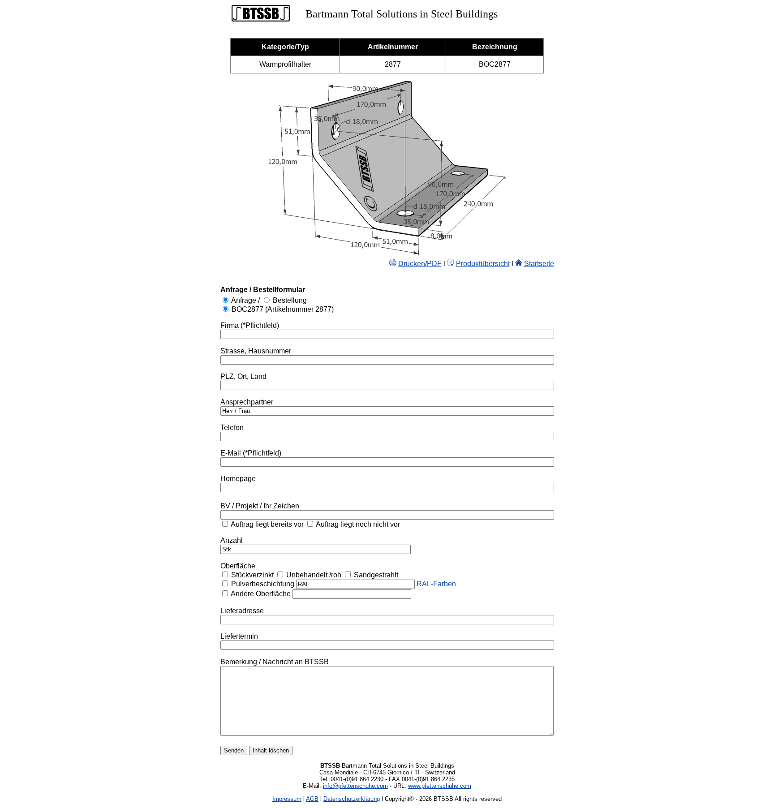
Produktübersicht (483, 263)
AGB (312, 798)
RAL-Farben (436, 584)
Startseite (539, 263)
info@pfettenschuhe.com (355, 785)
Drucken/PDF (420, 263)
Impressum (286, 798)
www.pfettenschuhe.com (439, 785)
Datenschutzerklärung (351, 798)
